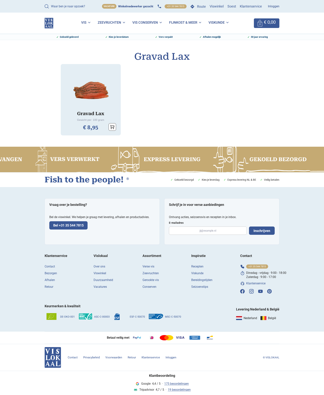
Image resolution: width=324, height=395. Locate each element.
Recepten (197, 266)
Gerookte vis (150, 280)
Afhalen (50, 280)
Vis (83, 22)
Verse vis (148, 266)
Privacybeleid (91, 357)
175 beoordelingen (176, 383)
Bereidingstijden (201, 280)
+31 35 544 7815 (175, 6)
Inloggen (273, 6)
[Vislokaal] (53, 357)
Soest (231, 6)
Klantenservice (251, 6)
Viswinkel (217, 6)
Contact (50, 266)
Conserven (149, 287)
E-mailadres (176, 222)
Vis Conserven (145, 22)
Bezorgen (51, 273)
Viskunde (216, 22)
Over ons (99, 266)
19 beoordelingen (179, 389)
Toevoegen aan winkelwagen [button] (112, 127)
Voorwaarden (113, 357)
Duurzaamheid (103, 280)
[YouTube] (260, 291)
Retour (49, 287)
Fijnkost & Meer (183, 22)
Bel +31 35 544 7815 (68, 225)
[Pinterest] (269, 291)
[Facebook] (242, 291)
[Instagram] (251, 291)
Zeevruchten (109, 22)
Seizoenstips (199, 287)
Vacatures (100, 287)
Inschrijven (262, 231)
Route (201, 6)
